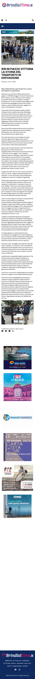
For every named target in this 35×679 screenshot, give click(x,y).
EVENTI (14, 81)
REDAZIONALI (17, 666)
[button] (2, 26)
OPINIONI (20, 663)
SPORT (25, 666)
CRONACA (25, 660)
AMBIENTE (8, 660)
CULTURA (6, 663)
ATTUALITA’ (17, 660)
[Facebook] (2, 20)
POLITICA (27, 663)
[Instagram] (6, 20)
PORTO (9, 666)
